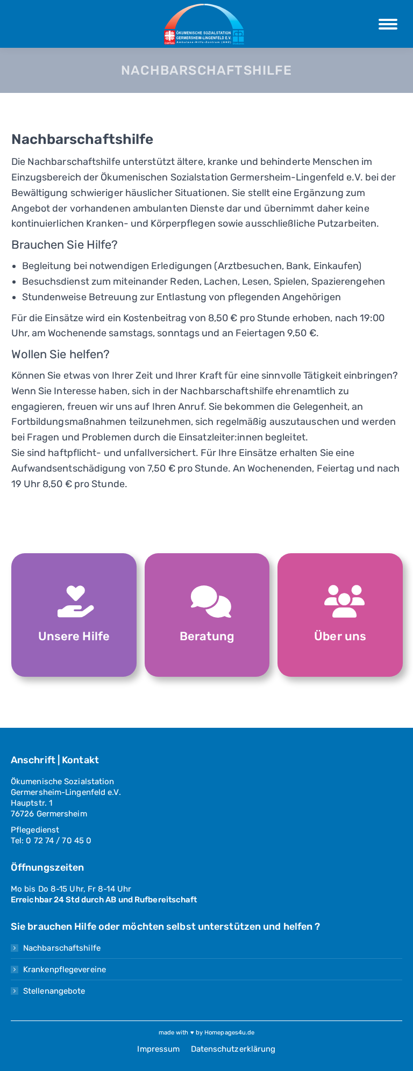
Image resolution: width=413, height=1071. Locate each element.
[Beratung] (207, 601)
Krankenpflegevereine (64, 969)
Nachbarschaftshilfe (62, 948)
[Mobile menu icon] (388, 24)
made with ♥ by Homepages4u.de (207, 1032)
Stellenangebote (54, 991)
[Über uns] (340, 601)
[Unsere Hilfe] (74, 601)
